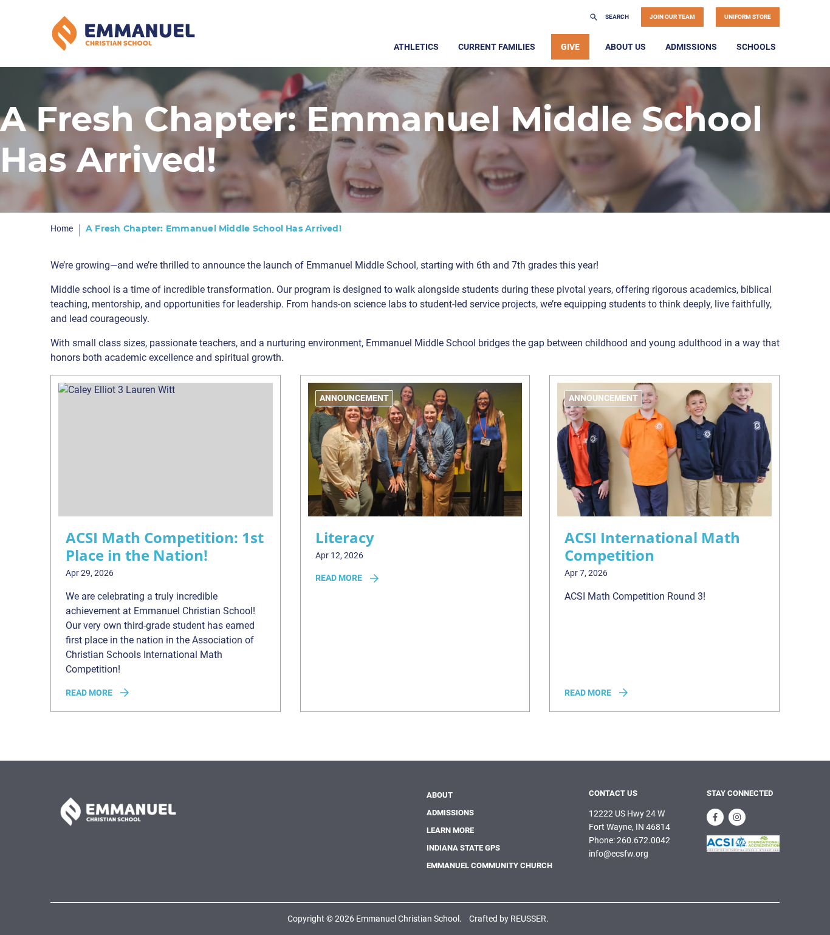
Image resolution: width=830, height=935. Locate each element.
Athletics (416, 47)
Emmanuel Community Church (489, 865)
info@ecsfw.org (618, 853)
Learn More (450, 830)
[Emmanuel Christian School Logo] (123, 33)
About (440, 795)
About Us (625, 47)
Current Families (496, 47)
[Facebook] (715, 817)
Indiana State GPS (463, 847)
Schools (756, 47)
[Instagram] (737, 817)
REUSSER (528, 918)
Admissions (691, 47)
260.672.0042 (643, 840)
